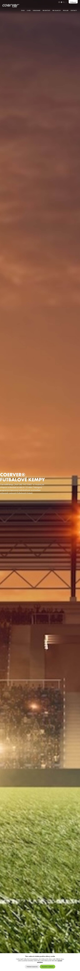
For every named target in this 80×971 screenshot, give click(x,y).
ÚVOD (23, 10)
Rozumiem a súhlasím (47, 966)
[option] (40, 485)
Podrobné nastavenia (32, 966)
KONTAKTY (74, 10)
